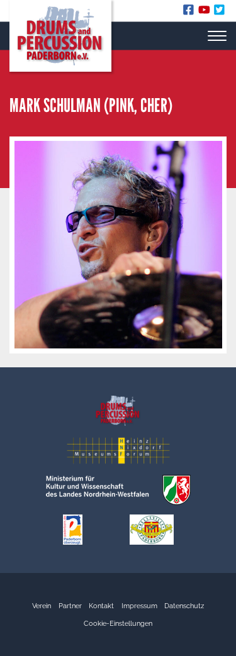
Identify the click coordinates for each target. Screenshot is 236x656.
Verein (41, 605)
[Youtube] (206, 12)
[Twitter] (220, 12)
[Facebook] (190, 12)
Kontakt (101, 605)
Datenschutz (184, 605)
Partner (70, 605)
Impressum (139, 605)
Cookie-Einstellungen (118, 623)
